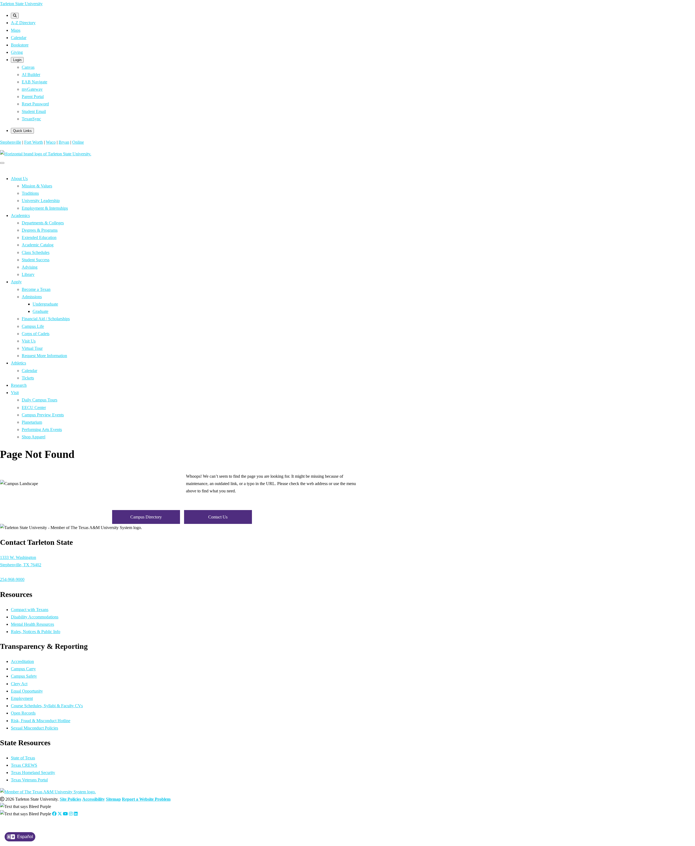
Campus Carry (23, 668)
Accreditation (22, 661)
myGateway (32, 89)
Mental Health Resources (32, 624)
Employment (22, 698)
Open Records (23, 713)
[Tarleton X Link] (60, 814)
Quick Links (22, 131)
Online (78, 142)
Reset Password (35, 104)
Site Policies (70, 799)
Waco (51, 142)
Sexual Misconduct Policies (34, 728)
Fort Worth (33, 142)
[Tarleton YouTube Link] (65, 814)
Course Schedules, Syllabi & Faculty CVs (47, 705)
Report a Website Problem (146, 799)
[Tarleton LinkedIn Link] (76, 814)
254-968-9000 (12, 579)
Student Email (34, 111)
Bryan (64, 142)
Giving (17, 52)
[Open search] (15, 15)
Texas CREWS (24, 765)
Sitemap (113, 799)
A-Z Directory (23, 22)
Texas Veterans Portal (29, 780)
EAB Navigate (34, 82)
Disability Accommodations (34, 617)
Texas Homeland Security (33, 772)
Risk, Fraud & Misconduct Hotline (40, 720)
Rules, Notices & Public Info (35, 631)
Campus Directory (146, 517)
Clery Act (19, 683)
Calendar (18, 37)
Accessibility (93, 799)
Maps (15, 30)
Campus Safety (24, 676)
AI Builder (31, 74)
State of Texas (23, 758)
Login (17, 60)
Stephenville (10, 142)
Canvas (28, 67)
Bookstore (20, 45)
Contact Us (218, 517)
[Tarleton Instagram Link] (71, 814)
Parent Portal (33, 96)
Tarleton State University (21, 3)
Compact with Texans (29, 609)
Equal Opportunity (27, 691)
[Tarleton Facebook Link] (54, 814)
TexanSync (31, 119)
